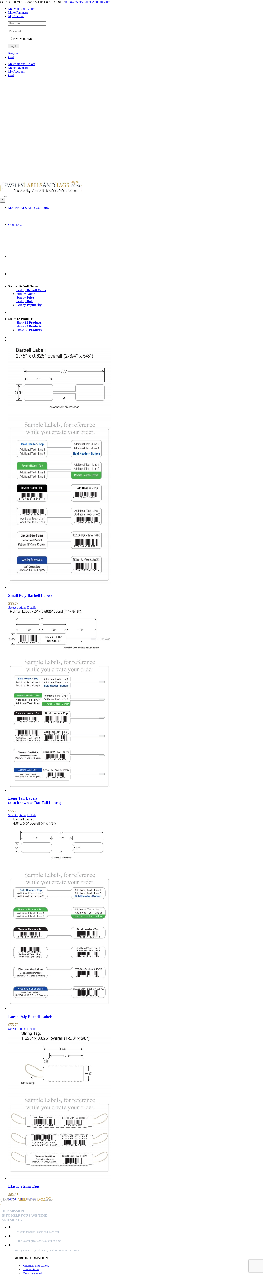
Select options (17, 607)
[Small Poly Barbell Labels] (135, 467)
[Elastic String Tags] (135, 1105)
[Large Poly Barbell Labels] (135, 914)
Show (29, 322)
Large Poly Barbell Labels (30, 1016)
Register (13, 53)
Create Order (31, 1269)
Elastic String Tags (24, 1186)
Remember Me (22, 38)
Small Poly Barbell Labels (30, 595)
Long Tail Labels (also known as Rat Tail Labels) (34, 800)
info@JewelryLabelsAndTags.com (87, 1)
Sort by (31, 290)
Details (31, 607)
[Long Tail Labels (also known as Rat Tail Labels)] (135, 700)
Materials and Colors (36, 1265)
